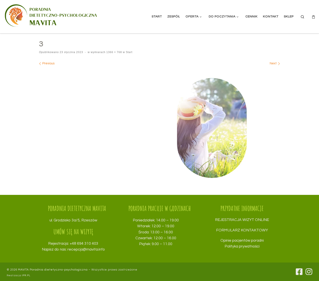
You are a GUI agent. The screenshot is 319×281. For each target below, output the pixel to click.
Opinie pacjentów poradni (242, 241)
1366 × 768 (113, 52)
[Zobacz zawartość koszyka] (313, 16)
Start (128, 52)
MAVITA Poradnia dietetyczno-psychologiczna (53, 269)
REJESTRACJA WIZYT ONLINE (242, 220)
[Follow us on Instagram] (309, 271)
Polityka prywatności (242, 246)
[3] (159, 128)
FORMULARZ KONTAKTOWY (242, 230)
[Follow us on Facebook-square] (299, 271)
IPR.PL (26, 275)
